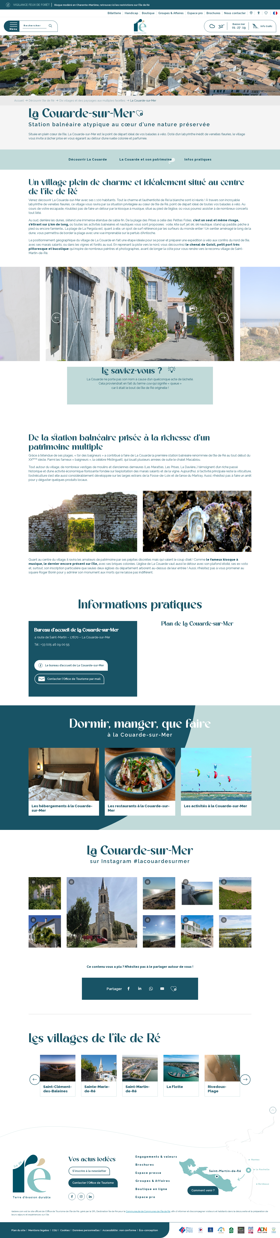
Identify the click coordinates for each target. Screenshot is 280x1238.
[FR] (275, 13)
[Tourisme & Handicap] (210, 1230)
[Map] (251, 13)
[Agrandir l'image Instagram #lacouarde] (45, 893)
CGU (54, 1230)
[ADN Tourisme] (262, 1230)
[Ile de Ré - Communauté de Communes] (241, 1230)
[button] (275, 13)
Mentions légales (38, 1230)
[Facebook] (72, 1197)
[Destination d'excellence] (200, 1230)
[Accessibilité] (258, 13)
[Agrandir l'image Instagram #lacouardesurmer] (235, 893)
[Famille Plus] (221, 1230)
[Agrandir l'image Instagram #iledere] (102, 912)
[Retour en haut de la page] (273, 1110)
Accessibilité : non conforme (119, 1230)
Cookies (65, 1230)
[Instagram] (81, 1197)
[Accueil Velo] (231, 1230)
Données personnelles (86, 1230)
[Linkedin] (90, 1197)
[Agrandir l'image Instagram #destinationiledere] (235, 931)
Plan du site (18, 1230)
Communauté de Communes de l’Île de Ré (148, 1211)
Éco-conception (148, 1230)
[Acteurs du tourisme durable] (273, 1230)
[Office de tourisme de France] (186, 1230)
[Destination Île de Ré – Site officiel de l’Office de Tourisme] (140, 26)
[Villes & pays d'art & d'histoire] (250, 1230)
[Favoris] (266, 13)
